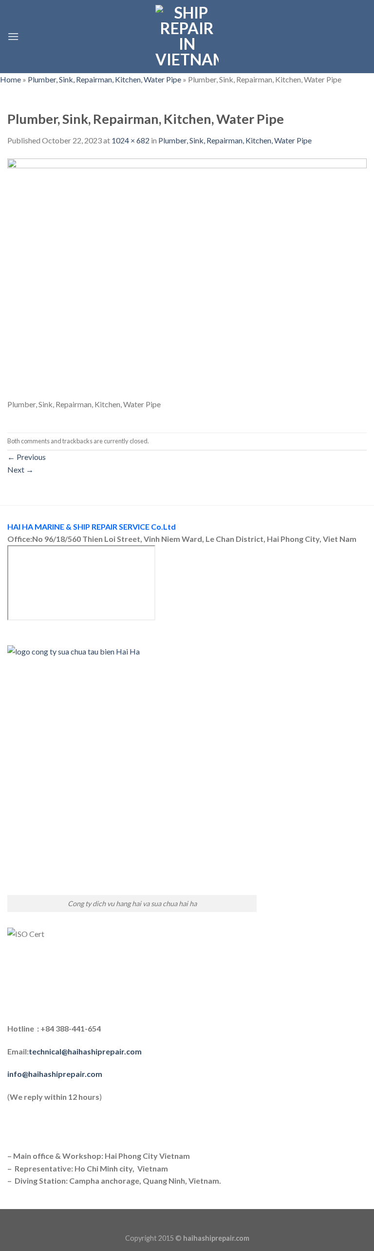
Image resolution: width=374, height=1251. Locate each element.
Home (10, 79)
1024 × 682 (131, 140)
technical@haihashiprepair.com (85, 1051)
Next (20, 469)
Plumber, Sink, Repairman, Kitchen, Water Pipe (104, 79)
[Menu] (13, 36)
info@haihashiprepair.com (55, 1073)
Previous (26, 456)
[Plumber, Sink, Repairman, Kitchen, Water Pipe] (187, 277)
